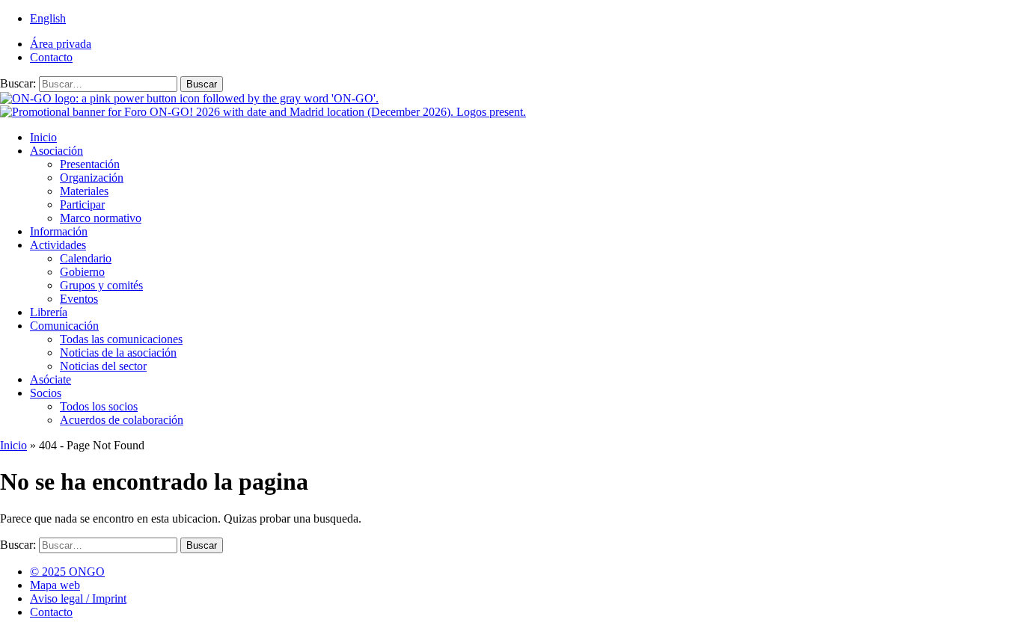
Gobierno (82, 271)
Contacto (51, 57)
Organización (91, 177)
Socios (45, 393)
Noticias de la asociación (118, 352)
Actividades (58, 244)
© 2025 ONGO (67, 571)
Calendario (85, 258)
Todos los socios (99, 406)
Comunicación (64, 325)
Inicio (43, 137)
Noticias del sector (103, 366)
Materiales (84, 191)
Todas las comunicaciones (121, 339)
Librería (48, 312)
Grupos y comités (101, 285)
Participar (82, 204)
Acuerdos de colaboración (121, 419)
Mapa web (55, 585)
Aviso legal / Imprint (78, 598)
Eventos (79, 298)
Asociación (56, 150)
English (48, 18)
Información (59, 231)
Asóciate (50, 379)
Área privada (60, 43)
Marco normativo (100, 218)
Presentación (90, 164)
